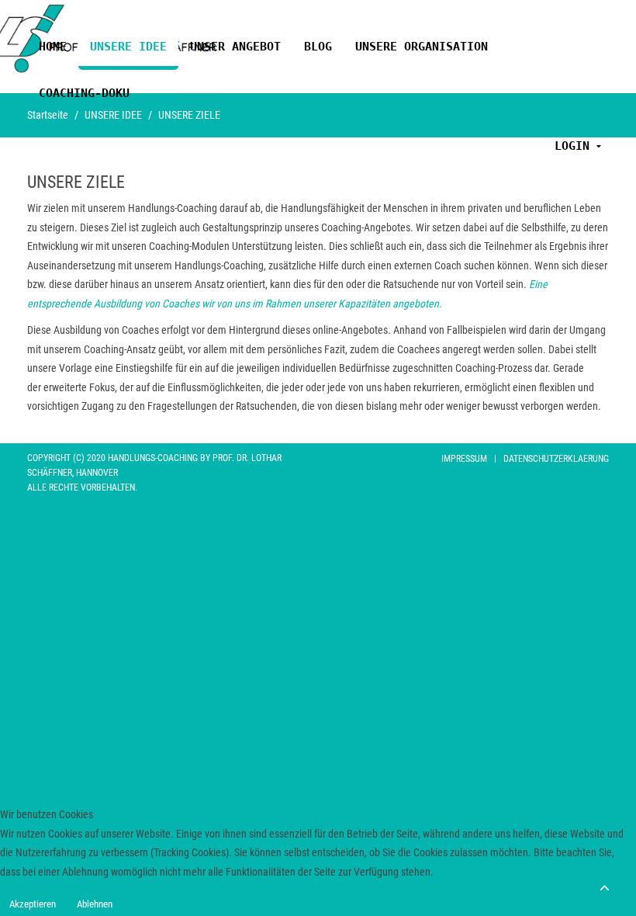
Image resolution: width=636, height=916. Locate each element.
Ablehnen (94, 904)
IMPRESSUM (464, 458)
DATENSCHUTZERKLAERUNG (556, 458)
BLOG (318, 46)
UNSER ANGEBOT (235, 46)
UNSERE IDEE (128, 46)
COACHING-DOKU (84, 92)
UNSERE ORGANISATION (421, 46)
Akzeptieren (32, 904)
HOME (53, 46)
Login (572, 145)
